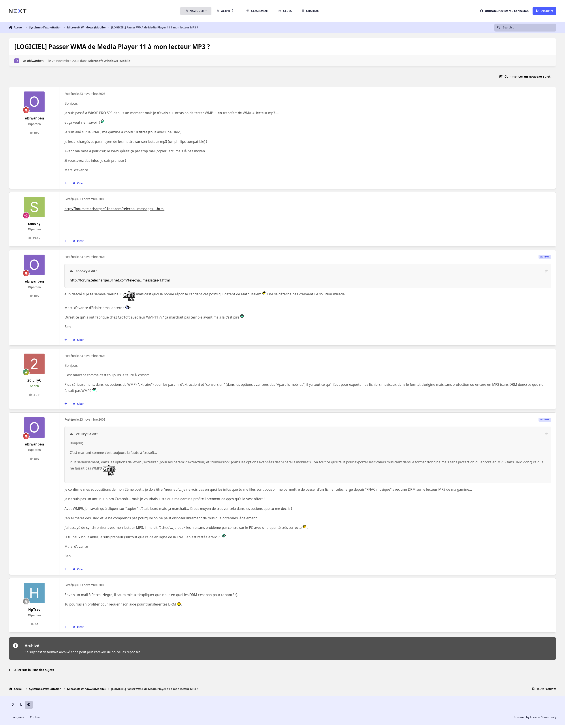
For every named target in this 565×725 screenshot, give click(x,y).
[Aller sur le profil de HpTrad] (34, 593)
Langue (17, 717)
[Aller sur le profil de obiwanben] (16, 60)
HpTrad (34, 609)
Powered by (535, 717)
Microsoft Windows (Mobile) (109, 61)
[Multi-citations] (66, 183)
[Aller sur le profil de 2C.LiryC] (34, 364)
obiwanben (35, 61)
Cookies (35, 717)
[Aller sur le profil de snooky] (34, 207)
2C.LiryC (34, 380)
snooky (34, 223)
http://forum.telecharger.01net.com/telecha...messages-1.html (114, 209)
